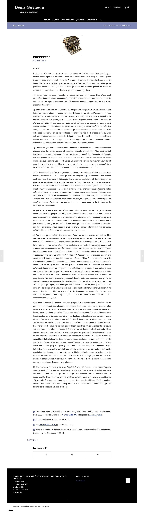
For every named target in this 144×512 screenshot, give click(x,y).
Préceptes (42, 57)
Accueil (107, 7)
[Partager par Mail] (98, 454)
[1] (67, 98)
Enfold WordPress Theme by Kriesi (39, 506)
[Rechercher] (99, 19)
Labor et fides (19, 487)
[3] (65, 213)
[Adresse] (142, 256)
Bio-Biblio (117, 7)
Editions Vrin (19, 481)
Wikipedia (18, 493)
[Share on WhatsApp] (72, 454)
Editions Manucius (21, 490)
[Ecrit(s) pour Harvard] (1, 256)
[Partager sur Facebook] (46, 454)
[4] (66, 387)
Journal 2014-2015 (47, 425)
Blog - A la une (18, 25)
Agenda (126, 7)
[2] (86, 176)
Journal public (39, 61)
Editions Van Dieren (22, 484)
